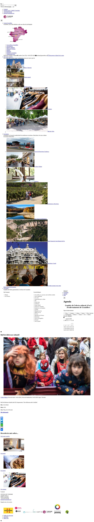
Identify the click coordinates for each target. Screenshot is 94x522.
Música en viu (38, 312)
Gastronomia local (10, 54)
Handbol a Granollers (11, 52)
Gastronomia (68, 314)
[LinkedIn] (47, 422)
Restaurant (37, 316)
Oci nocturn (7, 296)
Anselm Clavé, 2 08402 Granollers (12, 10)
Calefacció (37, 303)
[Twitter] (47, 420)
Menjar (6, 294)
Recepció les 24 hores (39, 315)
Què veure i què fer (8, 56)
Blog (64, 295)
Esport (83, 313)
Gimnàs (36, 309)
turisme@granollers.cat (9, 13)
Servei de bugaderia (39, 318)
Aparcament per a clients (40, 299)
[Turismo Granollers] (8, 17)
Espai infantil (38, 305)
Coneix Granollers (8, 23)
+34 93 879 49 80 (8, 12)
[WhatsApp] (47, 425)
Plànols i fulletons (10, 47)
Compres (71, 313)
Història (8, 50)
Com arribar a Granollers (12, 45)
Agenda (65, 293)
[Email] (47, 427)
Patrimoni (8, 51)
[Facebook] (47, 418)
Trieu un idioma (4, 6)
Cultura (77, 313)
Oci (85, 314)
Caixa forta (37, 302)
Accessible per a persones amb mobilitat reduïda (45, 294)
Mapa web (6, 518)
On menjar (6, 288)
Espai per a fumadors (39, 306)
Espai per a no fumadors (40, 308)
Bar (35, 300)
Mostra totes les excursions (10, 287)
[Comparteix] (47, 429)
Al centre (37, 297)
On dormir (65, 292)
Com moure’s (9, 46)
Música (75, 314)
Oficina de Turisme (10, 49)
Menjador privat (38, 311)
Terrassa (36, 319)
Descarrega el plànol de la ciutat (56, 55)
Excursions (6, 134)
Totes (66, 313)
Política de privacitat (8, 515)
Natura (80, 314)
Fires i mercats (89, 313)
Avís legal (6, 517)
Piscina (36, 314)
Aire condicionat (38, 296)
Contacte (6, 9)
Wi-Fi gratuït (37, 321)
